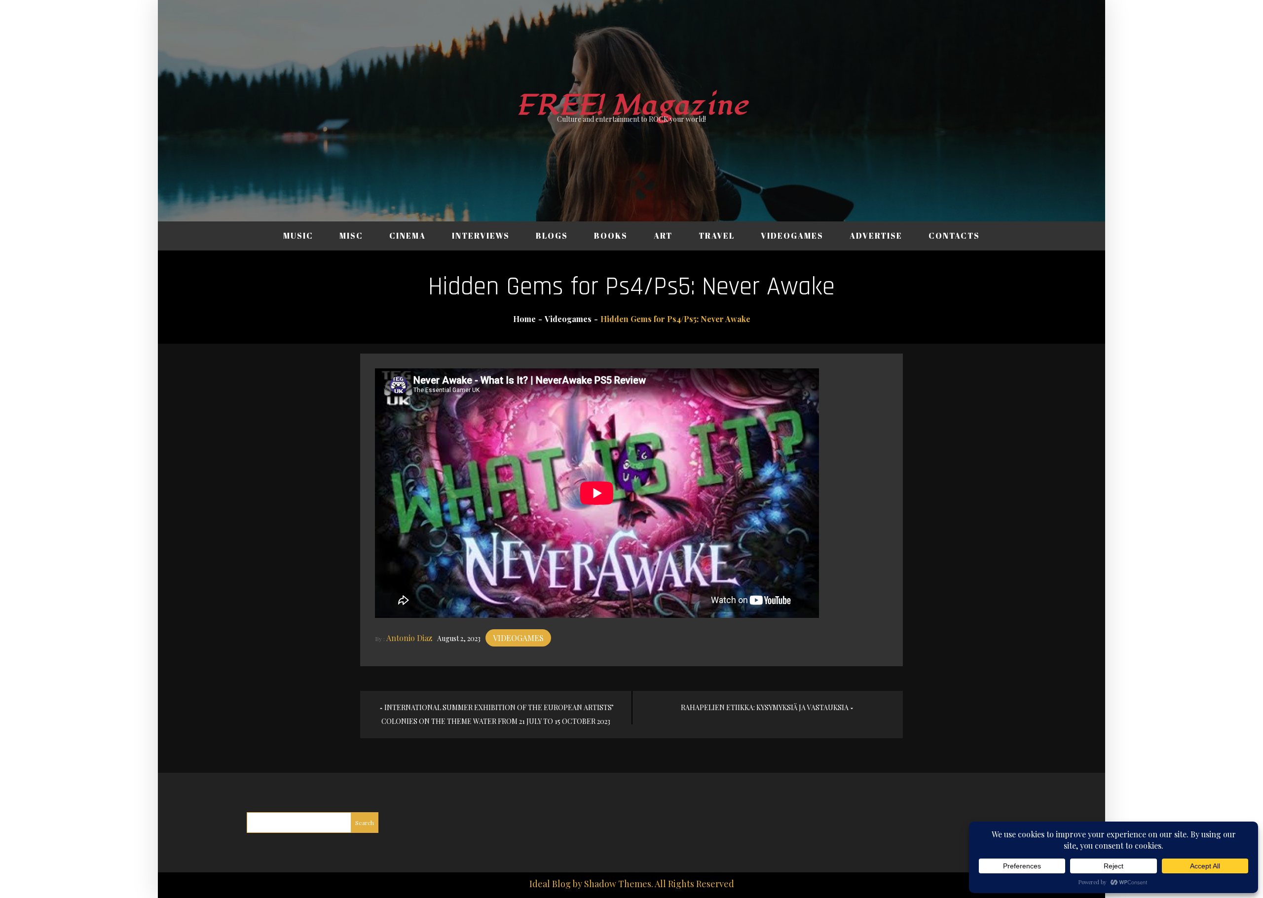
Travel (717, 235)
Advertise (876, 235)
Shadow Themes (617, 884)
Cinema (407, 235)
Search (364, 822)
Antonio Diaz (409, 638)
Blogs (552, 235)
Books (611, 235)
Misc (351, 235)
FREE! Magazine (631, 105)
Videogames (792, 235)
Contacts (954, 235)
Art (663, 235)
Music (298, 235)
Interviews (481, 235)
